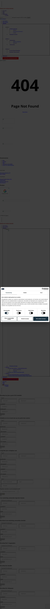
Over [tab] (41, 292)
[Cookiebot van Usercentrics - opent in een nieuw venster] (43, 289)
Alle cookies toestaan (41, 318)
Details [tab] (25, 292)
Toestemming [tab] (9, 292)
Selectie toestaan (25, 318)
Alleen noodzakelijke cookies (9, 319)
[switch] (19, 313)
